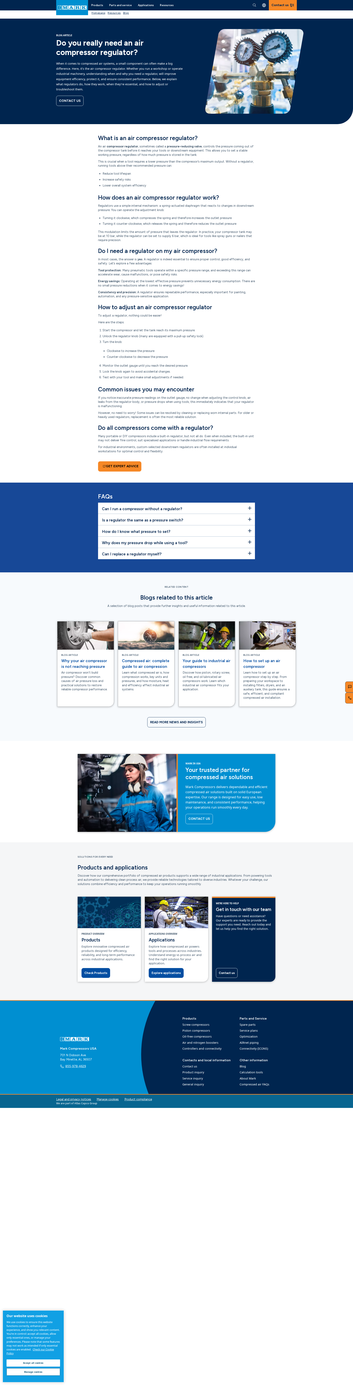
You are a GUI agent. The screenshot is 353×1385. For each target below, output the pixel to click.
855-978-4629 (75, 1066)
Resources (167, 5)
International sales (264, 5)
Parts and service (120, 5)
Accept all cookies (33, 1362)
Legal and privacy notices (73, 1099)
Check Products (95, 973)
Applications (146, 5)
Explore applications (166, 973)
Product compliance (138, 1099)
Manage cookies (108, 1099)
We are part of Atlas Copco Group (76, 1103)
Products (97, 5)
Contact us (70, 101)
